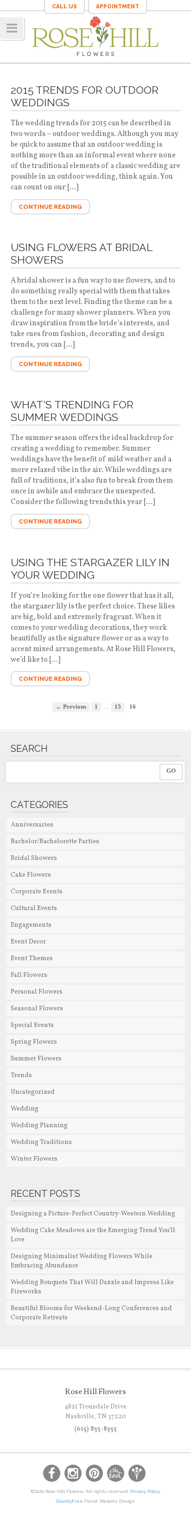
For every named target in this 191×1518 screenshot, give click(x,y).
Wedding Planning (39, 1125)
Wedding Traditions (41, 1142)
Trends (21, 1075)
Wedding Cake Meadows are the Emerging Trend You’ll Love (93, 1235)
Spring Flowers (34, 1042)
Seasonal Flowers (37, 1008)
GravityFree (70, 1501)
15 (118, 707)
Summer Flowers (36, 1058)
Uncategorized (33, 1092)
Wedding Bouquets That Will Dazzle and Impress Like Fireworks (92, 1287)
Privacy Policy (145, 1491)
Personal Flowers (37, 992)
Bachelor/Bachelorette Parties (55, 841)
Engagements (31, 925)
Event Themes (32, 958)
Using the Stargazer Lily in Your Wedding (90, 568)
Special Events (32, 1025)
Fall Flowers (29, 975)
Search (29, 748)
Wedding (24, 1109)
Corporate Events (37, 891)
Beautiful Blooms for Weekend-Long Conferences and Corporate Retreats (91, 1313)
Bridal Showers (34, 858)
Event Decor (28, 941)
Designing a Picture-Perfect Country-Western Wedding (93, 1213)
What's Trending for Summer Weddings (72, 410)
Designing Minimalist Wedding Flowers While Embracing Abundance (82, 1261)
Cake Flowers (31, 875)
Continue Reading (50, 206)
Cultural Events (34, 908)
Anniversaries (32, 824)
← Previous (71, 707)
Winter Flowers (34, 1159)
